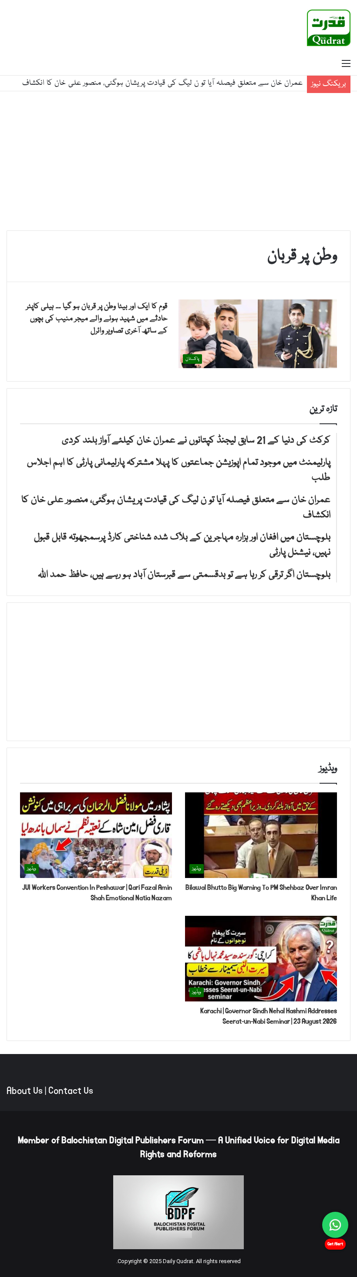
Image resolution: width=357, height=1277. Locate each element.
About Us (25, 1091)
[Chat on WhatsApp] (335, 1225)
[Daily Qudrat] (328, 28)
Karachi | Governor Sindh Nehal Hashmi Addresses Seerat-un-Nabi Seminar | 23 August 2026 (268, 1016)
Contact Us (70, 1091)
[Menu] (346, 64)
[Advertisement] (178, 161)
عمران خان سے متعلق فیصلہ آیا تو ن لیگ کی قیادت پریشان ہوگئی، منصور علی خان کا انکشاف (162, 83)
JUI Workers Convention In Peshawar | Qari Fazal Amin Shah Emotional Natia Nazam (97, 892)
